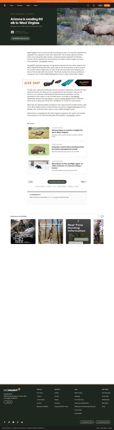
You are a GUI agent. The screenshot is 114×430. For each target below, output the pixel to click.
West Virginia (31, 52)
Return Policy (78, 393)
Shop (76, 389)
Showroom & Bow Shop (82, 403)
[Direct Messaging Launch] (78, 231)
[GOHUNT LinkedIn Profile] (22, 422)
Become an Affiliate (42, 406)
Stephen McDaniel (73, 107)
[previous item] (99, 216)
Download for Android (104, 422)
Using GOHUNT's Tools (61, 406)
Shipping (77, 396)
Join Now (107, 5)
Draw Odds (105, 396)
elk (51, 52)
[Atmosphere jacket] (50, 231)
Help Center (105, 389)
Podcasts (57, 403)
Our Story (40, 393)
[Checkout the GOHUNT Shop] (93, 5)
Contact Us (8, 402)
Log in (100, 5)
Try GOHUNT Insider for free (20, 38)
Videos (57, 400)
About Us (39, 389)
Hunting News (30, 14)
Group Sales (78, 410)
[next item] (102, 216)
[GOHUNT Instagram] (9, 422)
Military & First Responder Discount (85, 406)
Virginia (48, 186)
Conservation (41, 400)
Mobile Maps (106, 400)
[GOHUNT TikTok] (18, 422)
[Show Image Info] (112, 43)
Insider (57, 393)
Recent (12, 14)
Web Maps (105, 403)
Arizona (58, 52)
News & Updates (20, 14)
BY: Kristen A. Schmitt (22, 32)
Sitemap (110, 428)
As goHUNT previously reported (38, 65)
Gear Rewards (106, 393)
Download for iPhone (88, 422)
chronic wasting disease (63, 98)
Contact (39, 403)
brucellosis (48, 98)
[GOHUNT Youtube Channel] (13, 422)
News (76, 186)
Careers (39, 396)
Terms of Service (104, 428)
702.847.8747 (8, 394)
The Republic (43, 61)
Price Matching (79, 400)
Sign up (50, 197)
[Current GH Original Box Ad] (23, 231)
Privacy (97, 428)
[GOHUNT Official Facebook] (5, 422)
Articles (57, 396)
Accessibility (78, 413)
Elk (54, 186)
